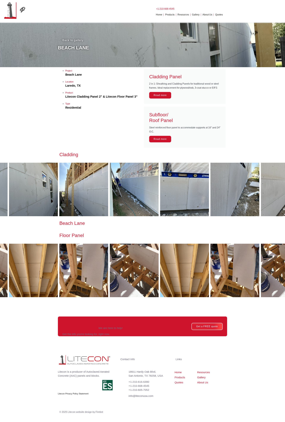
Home (159, 14)
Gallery (196, 14)
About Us (207, 14)
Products (170, 14)
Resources (183, 14)
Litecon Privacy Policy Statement (73, 393)
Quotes (219, 14)
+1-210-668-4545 (165, 9)
